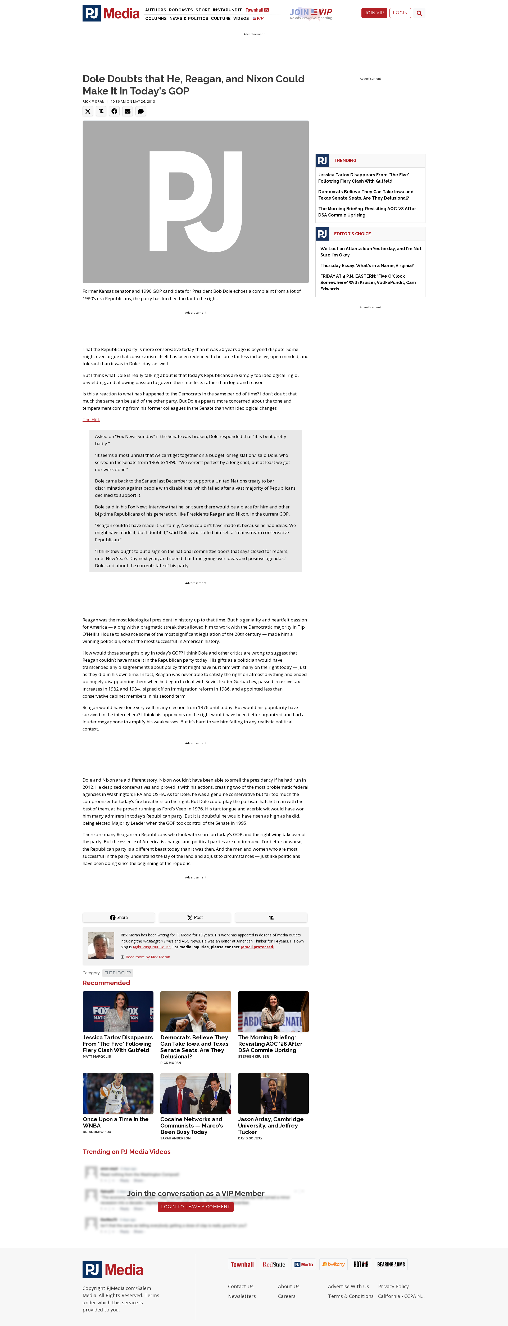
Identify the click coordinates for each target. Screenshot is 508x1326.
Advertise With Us (348, 1286)
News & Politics (189, 18)
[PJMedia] (111, 13)
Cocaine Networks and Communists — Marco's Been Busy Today (191, 1125)
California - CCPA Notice (401, 1296)
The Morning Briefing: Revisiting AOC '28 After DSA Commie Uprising (270, 1043)
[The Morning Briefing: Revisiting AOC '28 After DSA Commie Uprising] (273, 1011)
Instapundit (227, 10)
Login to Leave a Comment (195, 1206)
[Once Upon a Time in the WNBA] (118, 1093)
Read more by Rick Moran (148, 956)
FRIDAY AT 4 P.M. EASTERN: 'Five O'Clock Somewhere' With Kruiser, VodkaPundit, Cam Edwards (368, 282)
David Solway (250, 1138)
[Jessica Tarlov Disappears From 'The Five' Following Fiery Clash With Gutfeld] (118, 1011)
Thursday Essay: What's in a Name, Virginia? (367, 265)
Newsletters (242, 1296)
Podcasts (181, 10)
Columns (156, 18)
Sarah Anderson (175, 1138)
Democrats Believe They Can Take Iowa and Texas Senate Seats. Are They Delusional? (194, 1047)
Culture (221, 18)
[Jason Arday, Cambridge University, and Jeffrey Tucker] (273, 1093)
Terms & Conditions (351, 1296)
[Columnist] (103, 945)
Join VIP (374, 12)
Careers (287, 1296)
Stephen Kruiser (253, 1056)
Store (203, 10)
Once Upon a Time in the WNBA (116, 1122)
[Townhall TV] (259, 9)
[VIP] (258, 18)
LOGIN (400, 12)
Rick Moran (94, 101)
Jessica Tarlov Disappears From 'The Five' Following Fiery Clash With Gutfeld (118, 1043)
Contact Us (240, 1286)
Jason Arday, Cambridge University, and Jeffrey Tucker (271, 1125)
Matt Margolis (97, 1056)
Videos (241, 18)
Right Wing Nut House (152, 946)
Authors (155, 10)
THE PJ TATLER (118, 973)
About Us (289, 1286)
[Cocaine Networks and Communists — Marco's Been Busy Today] (195, 1093)
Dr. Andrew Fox (97, 1132)
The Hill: (91, 419)
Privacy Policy (393, 1286)
